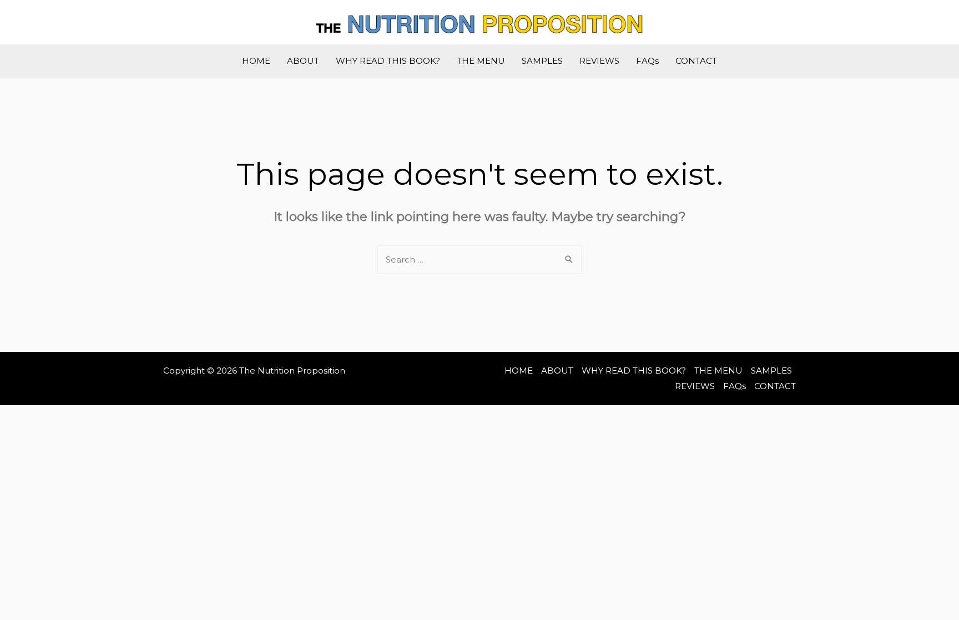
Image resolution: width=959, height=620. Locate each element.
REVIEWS (599, 61)
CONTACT (696, 61)
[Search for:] (479, 259)
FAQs (647, 61)
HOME (256, 61)
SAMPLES (542, 61)
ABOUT (303, 61)
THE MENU (481, 61)
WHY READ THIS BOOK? (388, 61)
